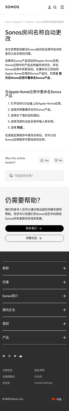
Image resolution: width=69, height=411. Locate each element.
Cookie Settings (43, 382)
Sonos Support (14, 21)
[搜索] (54, 7)
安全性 (6, 383)
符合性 (38, 376)
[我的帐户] (49, 7)
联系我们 (31, 228)
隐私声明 (39, 370)
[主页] (12, 7)
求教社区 (31, 238)
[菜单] (62, 7)
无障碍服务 (8, 376)
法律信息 (7, 370)
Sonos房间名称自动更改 (50, 21)
